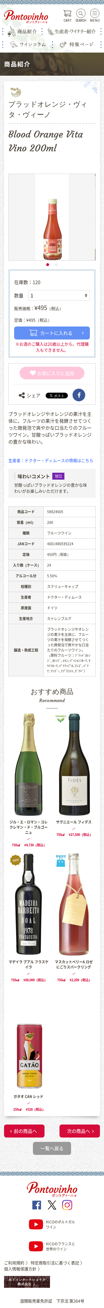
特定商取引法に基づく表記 (57, 1263)
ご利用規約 (16, 1263)
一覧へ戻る (52, 1148)
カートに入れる (56, 332)
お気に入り (48, 373)
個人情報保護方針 (23, 1269)
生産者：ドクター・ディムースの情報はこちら (50, 460)
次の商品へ (78, 1130)
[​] (79, 395)
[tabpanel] (52, 217)
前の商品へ (25, 1130)
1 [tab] (48, 265)
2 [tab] (56, 265)
